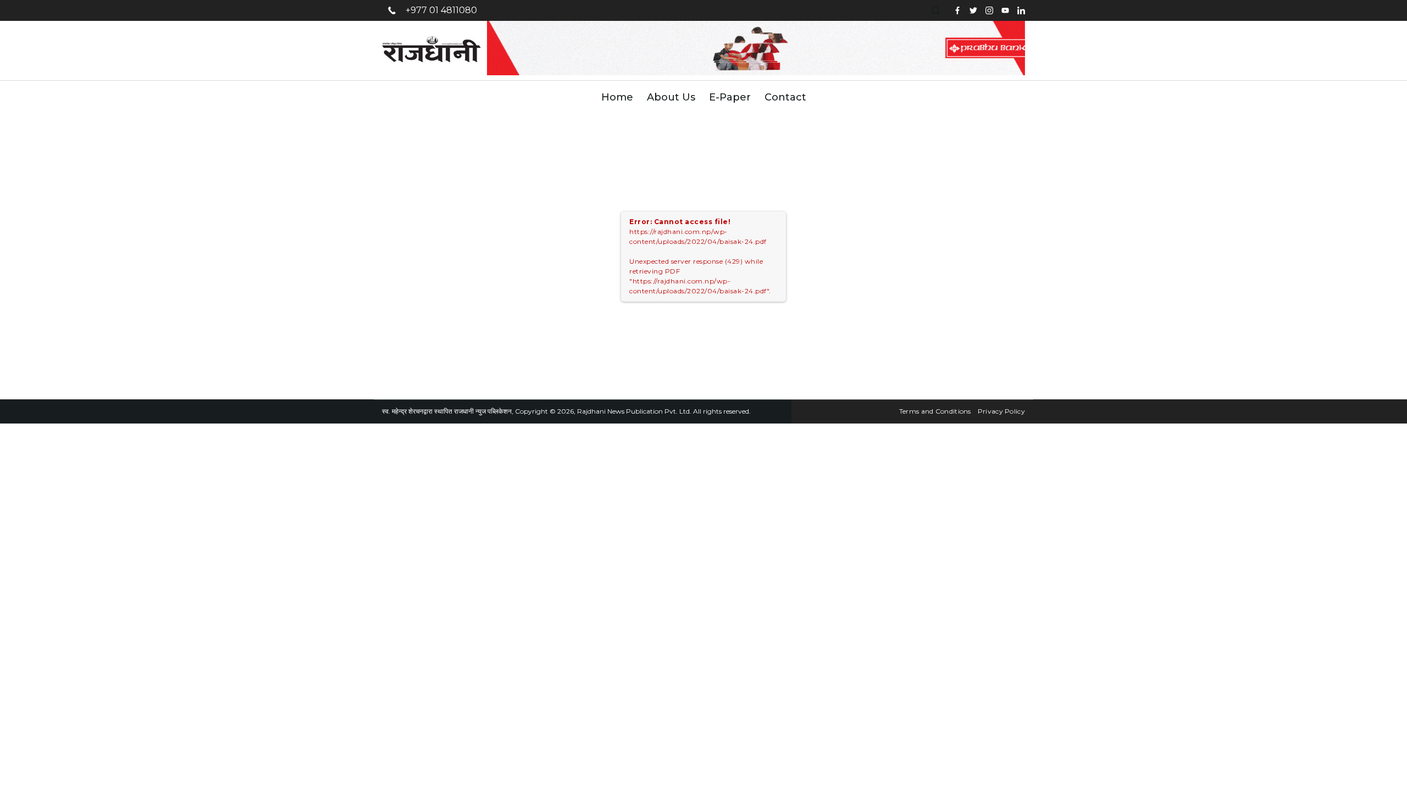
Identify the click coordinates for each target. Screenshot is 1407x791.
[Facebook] (957, 10)
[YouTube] (1005, 10)
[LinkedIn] (1021, 10)
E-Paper (730, 97)
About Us (671, 97)
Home (617, 97)
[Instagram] (989, 10)
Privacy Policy (1001, 411)
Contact (785, 97)
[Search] (937, 11)
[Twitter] (973, 10)
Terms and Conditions (935, 411)
